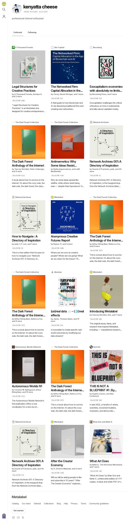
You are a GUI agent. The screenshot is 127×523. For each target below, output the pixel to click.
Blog (59, 503)
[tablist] (67, 33)
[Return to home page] (4, 4)
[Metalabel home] (4, 516)
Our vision (26, 503)
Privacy (74, 503)
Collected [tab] (17, 32)
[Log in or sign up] (4, 17)
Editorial (37, 503)
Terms (83, 503)
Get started (18, 510)
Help (66, 503)
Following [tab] (32, 32)
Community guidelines (99, 503)
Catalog (15, 503)
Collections (49, 503)
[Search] (4, 9)
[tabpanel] (67, 266)
